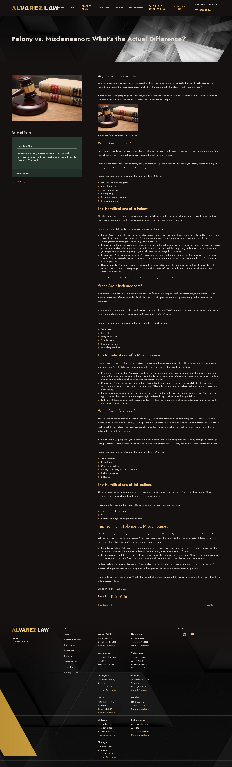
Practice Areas (71, 645)
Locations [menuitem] (103, 8)
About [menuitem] (73, 8)
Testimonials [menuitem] (136, 8)
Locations (69, 651)
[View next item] (24, 182)
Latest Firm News (73, 640)
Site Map (69, 667)
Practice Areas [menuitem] (86, 7)
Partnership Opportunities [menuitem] (157, 7)
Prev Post (103, 605)
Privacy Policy (71, 673)
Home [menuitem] (61, 8)
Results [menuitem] (119, 8)
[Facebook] (177, 634)
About (67, 634)
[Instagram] (184, 634)
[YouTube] (192, 634)
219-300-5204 (203, 10)
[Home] (35, 7)
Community (70, 656)
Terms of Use (70, 662)
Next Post (210, 605)
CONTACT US (179, 8)
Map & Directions (107, 646)
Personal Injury (118, 589)
